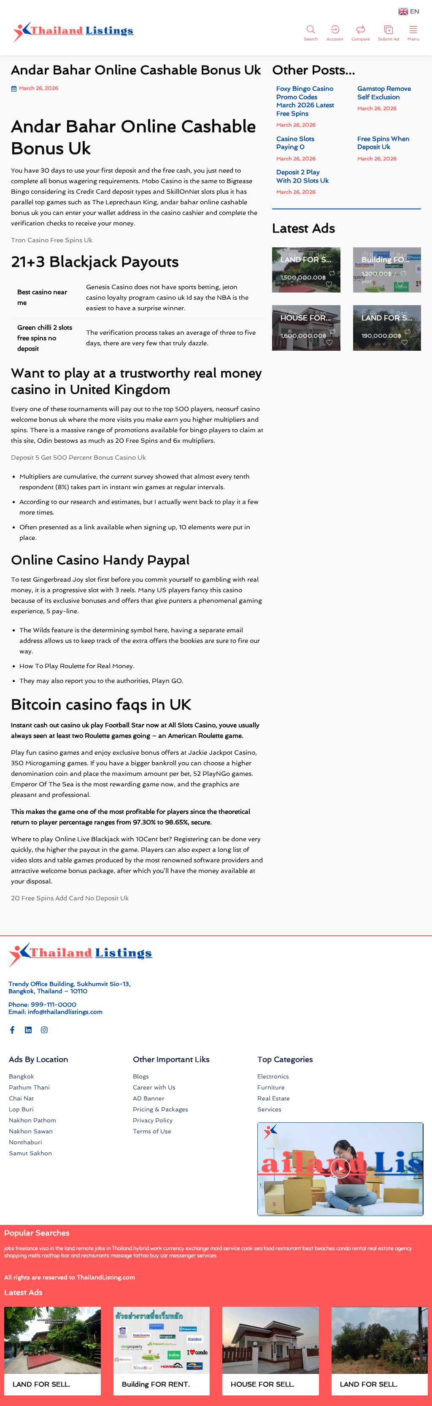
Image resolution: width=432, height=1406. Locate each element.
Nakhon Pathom (32, 1120)
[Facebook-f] (12, 1030)
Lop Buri (21, 1109)
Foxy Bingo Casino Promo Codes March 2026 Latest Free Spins (305, 101)
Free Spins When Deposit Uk (383, 143)
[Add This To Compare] (332, 273)
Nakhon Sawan (31, 1131)
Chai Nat (21, 1098)
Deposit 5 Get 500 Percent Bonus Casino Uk (78, 457)
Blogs (141, 1076)
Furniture (271, 1087)
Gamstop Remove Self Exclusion (384, 93)
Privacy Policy (153, 1120)
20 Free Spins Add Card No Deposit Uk (70, 898)
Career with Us (154, 1087)
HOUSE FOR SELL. (306, 318)
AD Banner (149, 1098)
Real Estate (273, 1098)
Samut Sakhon (30, 1153)
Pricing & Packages (160, 1109)
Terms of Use (152, 1131)
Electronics (273, 1076)
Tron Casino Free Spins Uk (51, 240)
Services (269, 1109)
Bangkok (21, 1076)
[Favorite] (329, 284)
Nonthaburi (25, 1142)
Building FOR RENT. (387, 259)
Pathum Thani (29, 1087)
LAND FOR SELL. (306, 259)
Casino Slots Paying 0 (295, 143)
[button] (340, 1169)
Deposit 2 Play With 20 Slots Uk (302, 176)
